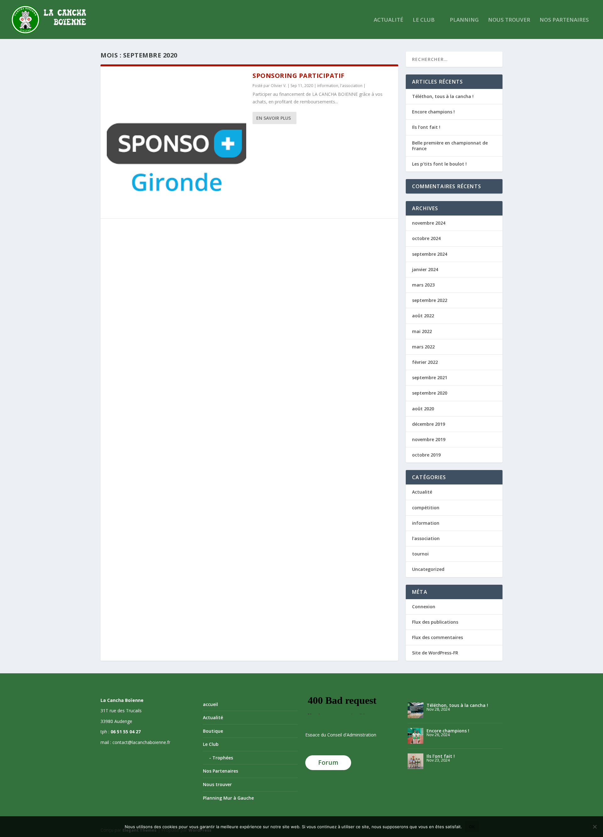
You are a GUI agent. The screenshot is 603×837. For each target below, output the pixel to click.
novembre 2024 (428, 223)
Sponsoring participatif (299, 75)
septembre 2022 (429, 300)
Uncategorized (428, 569)
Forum (328, 762)
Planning (464, 20)
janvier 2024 (425, 269)
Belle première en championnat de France (450, 145)
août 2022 (423, 316)
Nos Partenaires (564, 20)
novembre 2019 (428, 439)
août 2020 (423, 409)
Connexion (423, 607)
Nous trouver (509, 20)
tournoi (420, 554)
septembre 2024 (429, 254)
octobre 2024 (426, 238)
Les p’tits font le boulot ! (439, 164)
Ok (472, 826)
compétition (425, 508)
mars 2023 (423, 285)
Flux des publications (435, 622)
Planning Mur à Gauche (228, 798)
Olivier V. (278, 85)
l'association (351, 85)
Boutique (213, 731)
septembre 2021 (429, 377)
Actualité (388, 20)
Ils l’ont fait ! (426, 127)
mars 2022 (423, 347)
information (327, 85)
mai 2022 (422, 331)
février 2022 (425, 362)
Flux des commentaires (437, 637)
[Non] (594, 826)
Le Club (424, 20)
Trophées (222, 758)
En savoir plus (273, 118)
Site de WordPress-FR (435, 653)
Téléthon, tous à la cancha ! (443, 96)
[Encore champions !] (415, 736)
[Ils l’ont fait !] (415, 761)
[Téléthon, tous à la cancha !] (415, 710)
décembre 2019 (428, 424)
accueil (210, 704)
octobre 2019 (426, 455)
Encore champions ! (433, 112)
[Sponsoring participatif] (176, 142)
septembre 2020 (429, 393)
